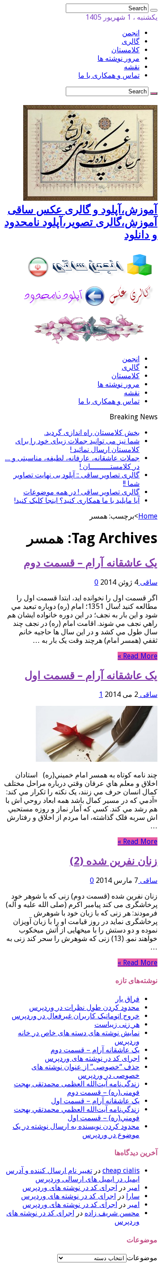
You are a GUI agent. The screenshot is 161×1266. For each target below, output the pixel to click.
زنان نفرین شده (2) (113, 861)
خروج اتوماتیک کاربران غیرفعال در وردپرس (76, 1016)
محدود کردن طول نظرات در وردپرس (84, 1007)
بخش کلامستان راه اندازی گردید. (92, 432)
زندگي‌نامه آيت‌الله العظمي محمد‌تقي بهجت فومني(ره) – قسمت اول (77, 1113)
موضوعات (142, 1257)
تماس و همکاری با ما (109, 75)
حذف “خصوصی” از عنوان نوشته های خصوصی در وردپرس (85, 1071)
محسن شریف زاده (112, 1213)
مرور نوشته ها (118, 58)
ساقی (147, 582)
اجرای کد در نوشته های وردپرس (92, 1058)
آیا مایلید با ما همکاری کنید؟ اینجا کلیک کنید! (77, 500)
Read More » (137, 656)
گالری (131, 41)
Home (147, 516)
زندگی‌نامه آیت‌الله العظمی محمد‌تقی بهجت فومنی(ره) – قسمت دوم (77, 1088)
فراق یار (127, 999)
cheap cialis (121, 1170)
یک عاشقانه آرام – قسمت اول (91, 675)
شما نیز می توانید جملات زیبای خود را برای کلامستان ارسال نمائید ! (77, 445)
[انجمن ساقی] (90, 343)
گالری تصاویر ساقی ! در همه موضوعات (81, 492)
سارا (133, 1196)
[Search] (153, 10)
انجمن (131, 33)
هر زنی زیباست (117, 1024)
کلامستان (125, 50)
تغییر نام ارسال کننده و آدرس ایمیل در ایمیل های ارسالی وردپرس (73, 1174)
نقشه (132, 67)
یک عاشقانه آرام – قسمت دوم (90, 563)
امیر (133, 1187)
